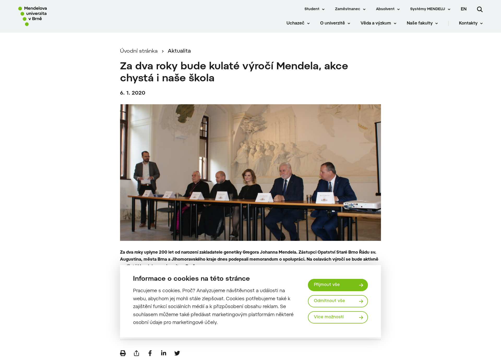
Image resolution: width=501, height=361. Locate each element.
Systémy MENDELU (427, 9)
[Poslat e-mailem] (136, 353)
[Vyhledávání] (480, 9)
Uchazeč (296, 23)
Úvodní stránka (139, 51)
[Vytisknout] (123, 353)
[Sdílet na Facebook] (150, 353)
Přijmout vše (327, 285)
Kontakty (468, 23)
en (464, 9)
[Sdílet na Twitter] (177, 353)
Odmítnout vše (329, 301)
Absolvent (385, 9)
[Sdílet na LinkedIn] (163, 353)
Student (312, 9)
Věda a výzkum (376, 23)
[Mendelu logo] (49, 16)
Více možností (329, 317)
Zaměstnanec (347, 9)
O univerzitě (332, 23)
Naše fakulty (420, 23)
